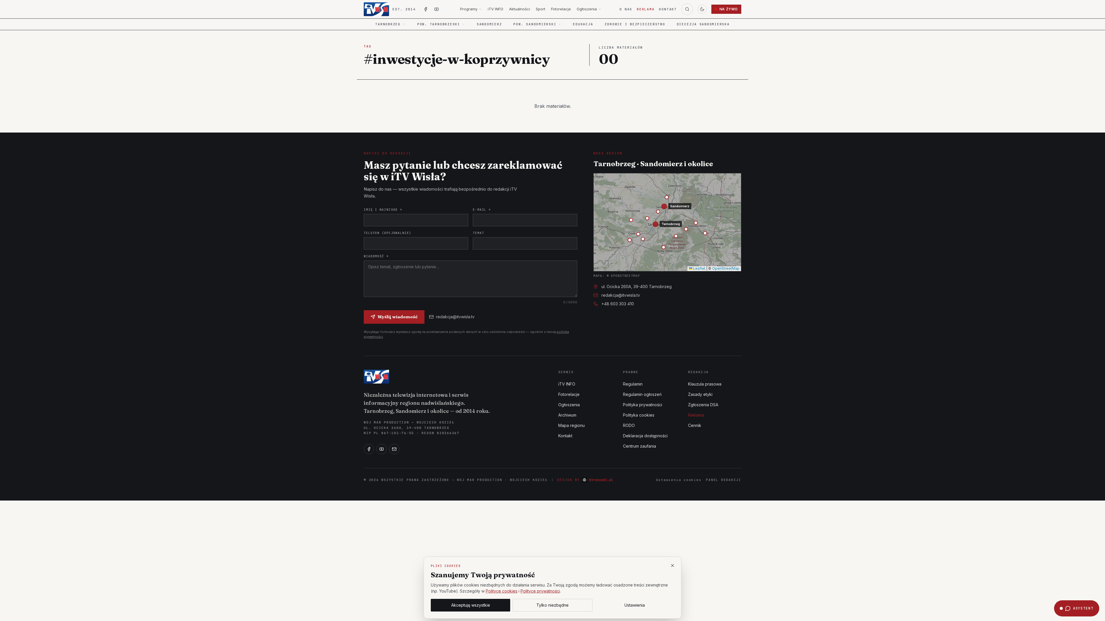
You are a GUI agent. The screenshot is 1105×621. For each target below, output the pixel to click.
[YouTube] (381, 449)
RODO (629, 425)
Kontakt (668, 9)
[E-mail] (394, 449)
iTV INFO (495, 9)
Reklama (645, 9)
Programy (468, 9)
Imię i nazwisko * (383, 210)
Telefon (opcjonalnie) (387, 233)
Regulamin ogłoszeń (642, 394)
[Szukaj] (687, 9)
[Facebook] (369, 449)
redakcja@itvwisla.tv (455, 316)
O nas (626, 9)
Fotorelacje (561, 9)
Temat (478, 233)
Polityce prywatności (540, 591)
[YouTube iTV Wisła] (436, 9)
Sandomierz (489, 24)
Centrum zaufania (639, 446)
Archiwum (567, 415)
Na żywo (728, 9)
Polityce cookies (501, 591)
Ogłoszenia (587, 9)
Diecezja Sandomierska (703, 24)
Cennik (694, 425)
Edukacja (583, 24)
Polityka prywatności (642, 404)
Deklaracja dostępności (645, 435)
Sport (540, 9)
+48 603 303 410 (617, 303)
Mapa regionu (571, 425)
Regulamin (633, 384)
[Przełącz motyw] (702, 9)
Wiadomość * (376, 256)
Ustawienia (634, 605)
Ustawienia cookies (679, 480)
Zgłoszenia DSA (703, 404)
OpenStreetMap (726, 268)
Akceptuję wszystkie (470, 605)
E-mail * (482, 210)
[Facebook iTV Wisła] (425, 9)
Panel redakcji (723, 480)
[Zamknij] (672, 565)
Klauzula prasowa (704, 384)
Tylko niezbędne (552, 605)
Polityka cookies (638, 415)
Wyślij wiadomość (398, 316)
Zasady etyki (700, 394)
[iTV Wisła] (376, 377)
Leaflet (698, 268)
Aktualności (519, 9)
